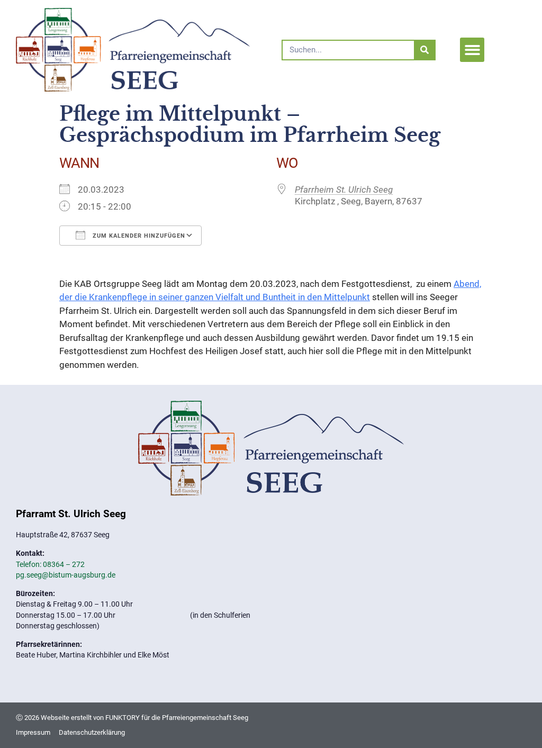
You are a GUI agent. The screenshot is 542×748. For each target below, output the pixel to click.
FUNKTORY (122, 718)
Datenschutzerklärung (92, 732)
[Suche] (424, 50)
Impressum (33, 732)
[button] (472, 50)
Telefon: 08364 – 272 (50, 564)
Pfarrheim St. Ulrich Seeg (344, 189)
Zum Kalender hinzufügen (138, 235)
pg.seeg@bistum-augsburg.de (65, 575)
